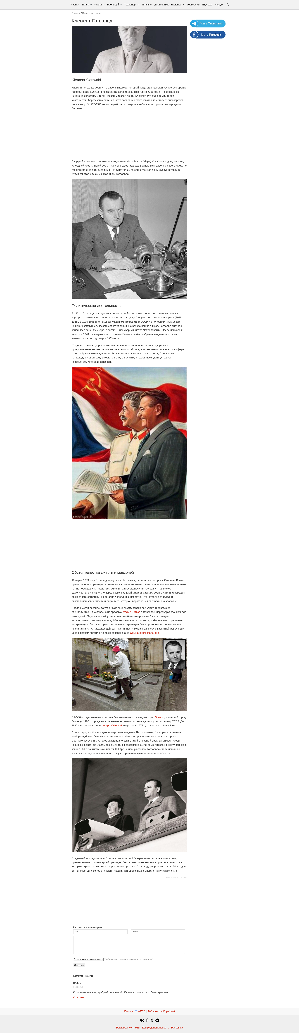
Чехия (98, 4)
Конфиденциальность (155, 1027)
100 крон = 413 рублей (161, 1011)
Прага (85, 4)
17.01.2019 (78, 987)
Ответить (79, 997)
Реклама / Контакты (128, 1027)
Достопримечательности (169, 4)
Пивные (147, 4)
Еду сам (207, 4)
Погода (135, 1011)
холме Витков (131, 612)
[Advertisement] (129, 135)
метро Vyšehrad (112, 725)
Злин (158, 717)
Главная (74, 4)
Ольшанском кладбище (144, 632)
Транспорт (130, 4)
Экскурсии (193, 4)
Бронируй (113, 4)
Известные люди (91, 13)
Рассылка (177, 1027)
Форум (219, 4)
